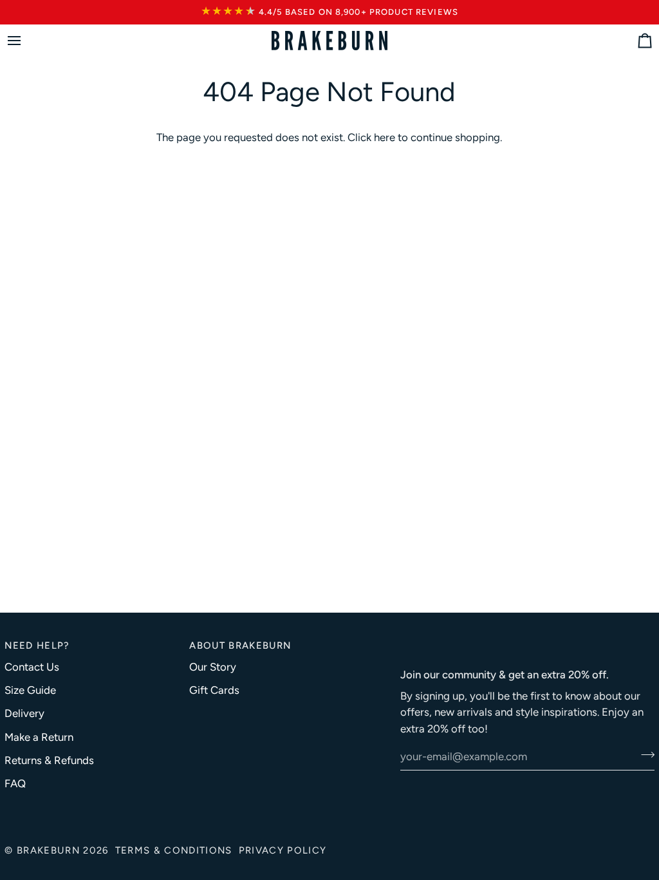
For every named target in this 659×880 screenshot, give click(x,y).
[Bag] (633, 40)
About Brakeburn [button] (240, 645)
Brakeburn (48, 850)
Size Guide (30, 690)
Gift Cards (214, 690)
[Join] (643, 755)
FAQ (15, 783)
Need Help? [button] (37, 645)
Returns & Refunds (49, 760)
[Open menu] (25, 40)
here (384, 137)
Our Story (212, 666)
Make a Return (39, 737)
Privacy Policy (283, 850)
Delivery (24, 713)
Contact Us (32, 666)
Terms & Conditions (173, 850)
